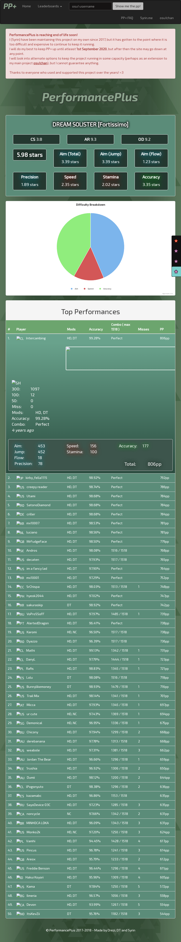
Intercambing (36, 338)
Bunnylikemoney (39, 687)
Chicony (32, 732)
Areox (31, 859)
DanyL (30, 659)
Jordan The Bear (39, 759)
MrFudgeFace (37, 541)
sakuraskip (34, 605)
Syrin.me (146, 18)
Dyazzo (32, 641)
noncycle (33, 814)
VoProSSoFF (35, 614)
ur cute (32, 714)
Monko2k (33, 832)
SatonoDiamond (38, 505)
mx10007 (32, 523)
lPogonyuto (34, 787)
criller (31, 514)
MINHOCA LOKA (37, 823)
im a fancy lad (37, 568)
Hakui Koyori (34, 877)
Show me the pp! (127, 6)
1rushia (31, 768)
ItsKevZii (33, 914)
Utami (31, 496)
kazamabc (33, 796)
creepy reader (37, 487)
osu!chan (167, 18)
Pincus (32, 850)
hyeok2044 (35, 596)
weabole (33, 750)
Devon (31, 904)
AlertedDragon (38, 623)
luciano (31, 532)
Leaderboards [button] (49, 6)
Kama (31, 886)
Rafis (30, 668)
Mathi (30, 650)
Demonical (34, 723)
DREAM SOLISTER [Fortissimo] (90, 124)
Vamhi (30, 841)
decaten (33, 559)
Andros (31, 550)
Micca (31, 705)
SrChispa (33, 587)
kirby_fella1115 (36, 478)
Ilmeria (32, 896)
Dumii (31, 777)
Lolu (29, 677)
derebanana (36, 741)
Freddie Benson (38, 868)
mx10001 (32, 578)
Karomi (32, 632)
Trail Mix (33, 696)
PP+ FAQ (127, 18)
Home (26, 6)
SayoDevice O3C (38, 805)
